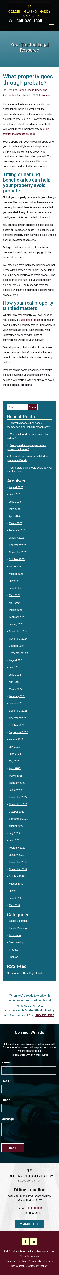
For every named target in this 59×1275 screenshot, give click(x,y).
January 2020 (16, 854)
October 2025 (17, 559)
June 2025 (15, 588)
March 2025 (15, 609)
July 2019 (14, 890)
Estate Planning (18, 928)
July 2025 (14, 581)
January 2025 (16, 624)
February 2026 (17, 530)
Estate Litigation (18, 920)
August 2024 (16, 660)
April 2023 (15, 768)
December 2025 (18, 544)
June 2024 (15, 674)
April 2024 (15, 681)
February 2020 (17, 847)
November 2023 (18, 717)
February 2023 (17, 782)
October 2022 (17, 811)
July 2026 (14, 494)
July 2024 (14, 667)
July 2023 (14, 746)
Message (7, 1119)
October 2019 (17, 876)
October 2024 (17, 645)
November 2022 (18, 804)
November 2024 (18, 638)
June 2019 (15, 898)
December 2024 (18, 631)
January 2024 (16, 703)
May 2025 (14, 595)
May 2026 (14, 508)
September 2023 (18, 732)
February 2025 (17, 617)
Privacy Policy (36, 1261)
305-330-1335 (29, 21)
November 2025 (18, 552)
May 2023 (14, 761)
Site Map (22, 1261)
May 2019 (14, 905)
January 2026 (16, 537)
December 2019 (18, 862)
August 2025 (16, 573)
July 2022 (14, 833)
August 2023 (16, 739)
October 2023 (17, 725)
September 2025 (18, 566)
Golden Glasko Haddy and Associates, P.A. (33, 1251)
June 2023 (15, 754)
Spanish (13, 957)
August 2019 (16, 883)
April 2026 (15, 516)
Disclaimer (11, 1261)
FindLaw (43, 1266)
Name (5, 1062)
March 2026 (15, 523)
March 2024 (15, 689)
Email (6, 1081)
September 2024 (18, 653)
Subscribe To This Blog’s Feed (24, 973)
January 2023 (16, 790)
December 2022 (18, 797)
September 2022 (18, 818)
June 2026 (15, 501)
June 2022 (15, 840)
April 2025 (15, 602)
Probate (45, 95)
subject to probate (29, 319)
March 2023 (15, 775)
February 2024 (17, 696)
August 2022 (16, 826)
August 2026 (16, 487)
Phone (5, 1100)
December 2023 (18, 710)
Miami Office (29, 1224)
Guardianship (16, 942)
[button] (51, 24)
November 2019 (18, 869)
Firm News (15, 935)
